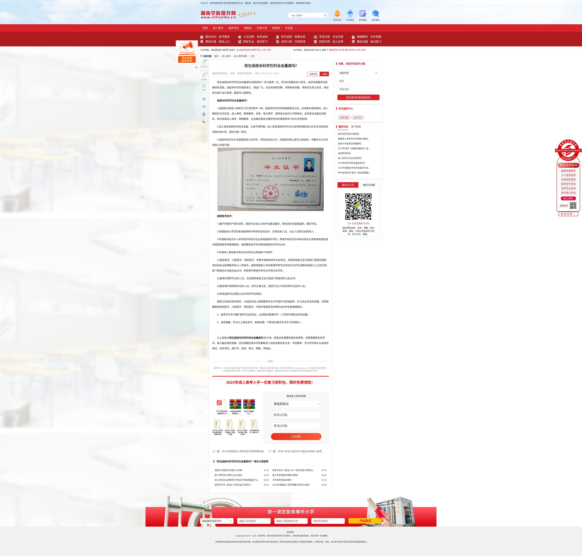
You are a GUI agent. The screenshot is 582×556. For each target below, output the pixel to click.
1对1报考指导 (568, 175)
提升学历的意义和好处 (348, 133)
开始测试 (365, 521)
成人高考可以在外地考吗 (349, 158)
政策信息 (300, 37)
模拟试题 (362, 41)
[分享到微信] (204, 122)
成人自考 (338, 41)
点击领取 (296, 436)
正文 (253, 56)
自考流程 (344, 117)
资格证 (248, 28)
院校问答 (324, 41)
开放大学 (262, 28)
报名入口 (224, 41)
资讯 (277, 39)
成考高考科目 (344, 153)
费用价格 (210, 41)
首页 (205, 28)
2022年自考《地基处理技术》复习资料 (356, 148)
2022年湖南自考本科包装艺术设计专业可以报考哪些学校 (358, 167)
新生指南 (286, 37)
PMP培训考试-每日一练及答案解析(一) (356, 172)
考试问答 (324, 37)
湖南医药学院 (242, 49)
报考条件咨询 (568, 184)
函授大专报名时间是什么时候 (242, 470)
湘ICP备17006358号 (337, 535)
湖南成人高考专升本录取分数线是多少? (356, 138)
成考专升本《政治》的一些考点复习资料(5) (299, 470)
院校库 (276, 28)
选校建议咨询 (568, 192)
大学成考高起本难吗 (299, 479)
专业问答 (338, 37)
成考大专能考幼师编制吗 (349, 143)
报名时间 (210, 37)
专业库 (289, 28)
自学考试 (233, 28)
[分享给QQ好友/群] (204, 114)
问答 (315, 39)
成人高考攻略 (240, 56)
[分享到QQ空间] (204, 99)
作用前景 (300, 41)
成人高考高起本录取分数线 (299, 475)
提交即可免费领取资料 (358, 97)
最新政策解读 (568, 170)
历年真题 (375, 37)
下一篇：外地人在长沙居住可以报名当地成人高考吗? (296, 451)
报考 (201, 39)
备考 (353, 39)
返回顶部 (567, 213)
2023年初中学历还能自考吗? (351, 162)
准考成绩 (262, 37)
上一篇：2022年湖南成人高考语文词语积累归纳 (238, 451)
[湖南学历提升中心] (219, 14)
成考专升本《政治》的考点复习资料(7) (242, 484)
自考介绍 (286, 41)
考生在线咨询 (568, 165)
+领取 (324, 74)
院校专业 (248, 41)
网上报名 (568, 198)
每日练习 (375, 41)
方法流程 (248, 37)
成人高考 (218, 28)
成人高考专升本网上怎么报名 (242, 475)
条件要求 (224, 37)
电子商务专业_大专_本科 (263, 49)
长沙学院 (332, 49)
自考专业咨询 (568, 188)
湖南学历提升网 (220, 73)
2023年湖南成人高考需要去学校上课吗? (299, 484)
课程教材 (362, 37)
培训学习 (262, 41)
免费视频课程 (568, 179)
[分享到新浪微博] (204, 106)
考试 (239, 39)
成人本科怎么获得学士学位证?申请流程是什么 (242, 479)
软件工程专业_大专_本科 (351, 49)
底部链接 (290, 532)
